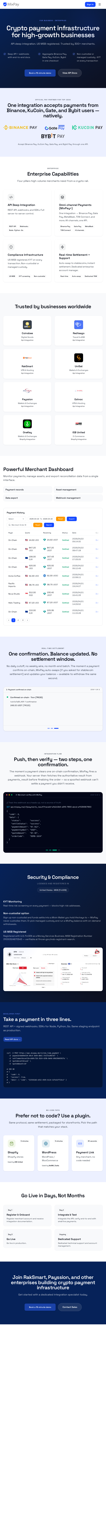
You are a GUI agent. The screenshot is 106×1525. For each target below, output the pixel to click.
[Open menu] (100, 4)
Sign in (90, 4)
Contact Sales (70, 1296)
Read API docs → (13, 1028)
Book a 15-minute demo (40, 73)
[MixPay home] (11, 4)
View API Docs (70, 72)
